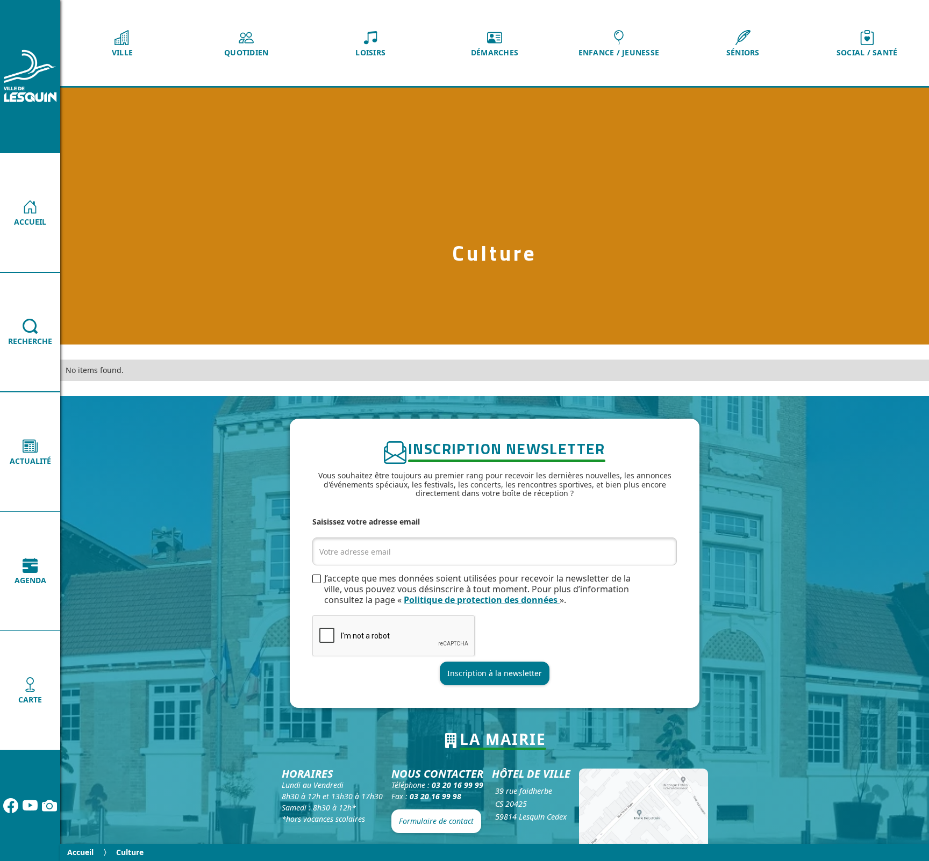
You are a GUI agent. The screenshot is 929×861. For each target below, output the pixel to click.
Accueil (80, 852)
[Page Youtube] (30, 805)
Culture (130, 852)
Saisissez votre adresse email (366, 521)
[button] (122, 43)
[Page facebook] (10, 805)
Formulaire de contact (436, 821)
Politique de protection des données (482, 600)
